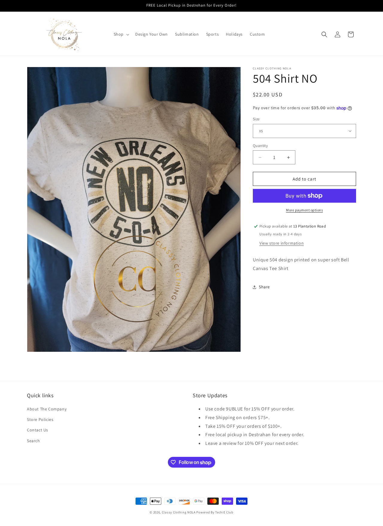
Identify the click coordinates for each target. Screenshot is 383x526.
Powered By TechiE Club (214, 512)
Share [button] (264, 286)
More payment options (304, 210)
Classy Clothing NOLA (179, 512)
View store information (281, 243)
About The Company (46, 409)
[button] (121, 34)
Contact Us (37, 430)
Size (256, 119)
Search (33, 440)
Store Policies (40, 419)
